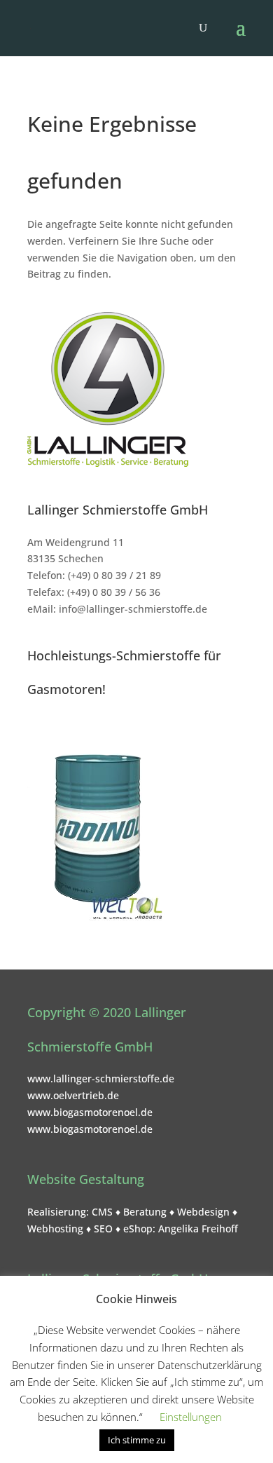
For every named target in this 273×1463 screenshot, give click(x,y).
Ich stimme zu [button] (137, 1440)
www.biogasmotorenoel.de (90, 1112)
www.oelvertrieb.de (73, 1095)
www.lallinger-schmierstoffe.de (100, 1078)
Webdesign (203, 1211)
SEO (103, 1228)
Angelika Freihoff (198, 1228)
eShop (138, 1228)
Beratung (145, 1211)
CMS (102, 1211)
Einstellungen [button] (191, 1417)
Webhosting (55, 1228)
